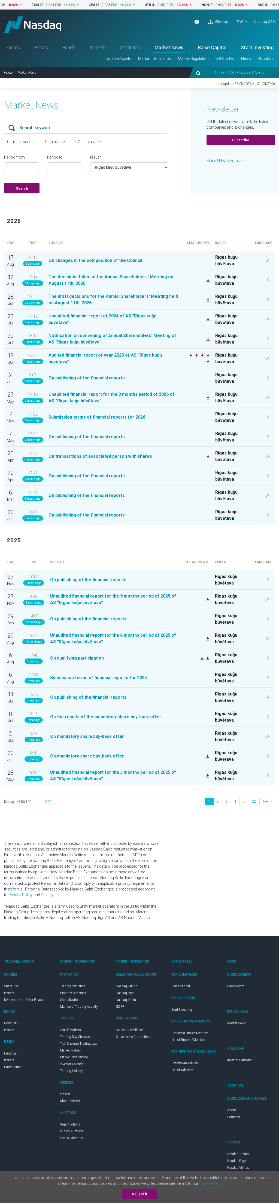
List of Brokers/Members (188, 1040)
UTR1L (136, 5)
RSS (48, 802)
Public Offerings (71, 1138)
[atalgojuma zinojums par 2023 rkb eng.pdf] (207, 355)
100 (28, 802)
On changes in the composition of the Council (95, 260)
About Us (266, 58)
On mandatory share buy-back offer (87, 736)
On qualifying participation (77, 658)
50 (23, 802)
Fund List (11, 1053)
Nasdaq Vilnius (127, 1000)
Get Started (225, 58)
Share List (11, 986)
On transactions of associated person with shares (100, 456)
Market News (168, 47)
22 (254, 801)
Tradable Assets (117, 58)
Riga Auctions (70, 1124)
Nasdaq (32, 24)
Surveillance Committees (133, 1037)
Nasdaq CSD (264, 22)
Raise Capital (212, 47)
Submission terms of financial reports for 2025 (98, 677)
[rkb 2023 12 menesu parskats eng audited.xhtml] (207, 361)
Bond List (11, 1023)
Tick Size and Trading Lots (79, 1044)
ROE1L (249, 5)
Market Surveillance (129, 1030)
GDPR (120, 1007)
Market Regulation (193, 58)
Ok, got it (139, 1194)
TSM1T (23, 5)
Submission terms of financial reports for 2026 (96, 417)
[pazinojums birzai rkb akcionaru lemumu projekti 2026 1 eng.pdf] (207, 299)
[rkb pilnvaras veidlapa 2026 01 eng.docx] (207, 338)
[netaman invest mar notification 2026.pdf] (207, 456)
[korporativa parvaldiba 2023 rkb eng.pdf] (190, 355)
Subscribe (241, 140)
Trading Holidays (72, 1071)
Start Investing (257, 47)
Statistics (130, 47)
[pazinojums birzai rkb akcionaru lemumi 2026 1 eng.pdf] (207, 280)
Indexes (97, 47)
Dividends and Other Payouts (25, 1000)
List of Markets (70, 1030)
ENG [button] (240, 22)
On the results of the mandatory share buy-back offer (105, 716)
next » (267, 801)
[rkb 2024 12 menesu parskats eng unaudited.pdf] (207, 319)
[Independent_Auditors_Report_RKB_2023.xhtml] (201, 355)
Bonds (41, 47)
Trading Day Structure (75, 1037)
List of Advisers (182, 1070)
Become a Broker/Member (189, 1033)
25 (18, 802)
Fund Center (13, 1067)
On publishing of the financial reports (86, 378)
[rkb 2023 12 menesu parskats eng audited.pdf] (195, 355)
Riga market (55, 142)
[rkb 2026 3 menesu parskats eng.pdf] (207, 397)
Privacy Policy (20, 895)
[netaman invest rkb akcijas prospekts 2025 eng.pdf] (207, 756)
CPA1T (79, 5)
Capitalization (70, 1000)
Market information (154, 58)
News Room (235, 986)
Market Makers (70, 1050)
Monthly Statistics (73, 993)
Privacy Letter (52, 895)
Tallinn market (22, 142)
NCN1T (193, 5)
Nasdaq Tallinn (126, 986)
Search (22, 188)
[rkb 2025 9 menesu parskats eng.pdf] (207, 599)
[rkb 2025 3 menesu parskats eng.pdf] (207, 775)
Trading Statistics (72, 986)
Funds (68, 47)
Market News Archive (224, 161)
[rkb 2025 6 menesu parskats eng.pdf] (207, 638)
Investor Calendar (72, 1064)
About (231, 1110)
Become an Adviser (184, 1063)
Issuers (9, 993)
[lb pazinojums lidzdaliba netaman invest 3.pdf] (201, 658)
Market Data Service (74, 1057)
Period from (14, 157)
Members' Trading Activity (79, 1007)
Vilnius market (89, 142)
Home (8, 73)
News (246, 58)
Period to (55, 157)
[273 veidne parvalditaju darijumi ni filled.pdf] (207, 658)
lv (267, 260)
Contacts (233, 1117)
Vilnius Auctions (71, 1131)
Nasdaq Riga (125, 993)
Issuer (95, 157)
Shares (12, 47)
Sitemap (221, 22)
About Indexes (70, 1101)
